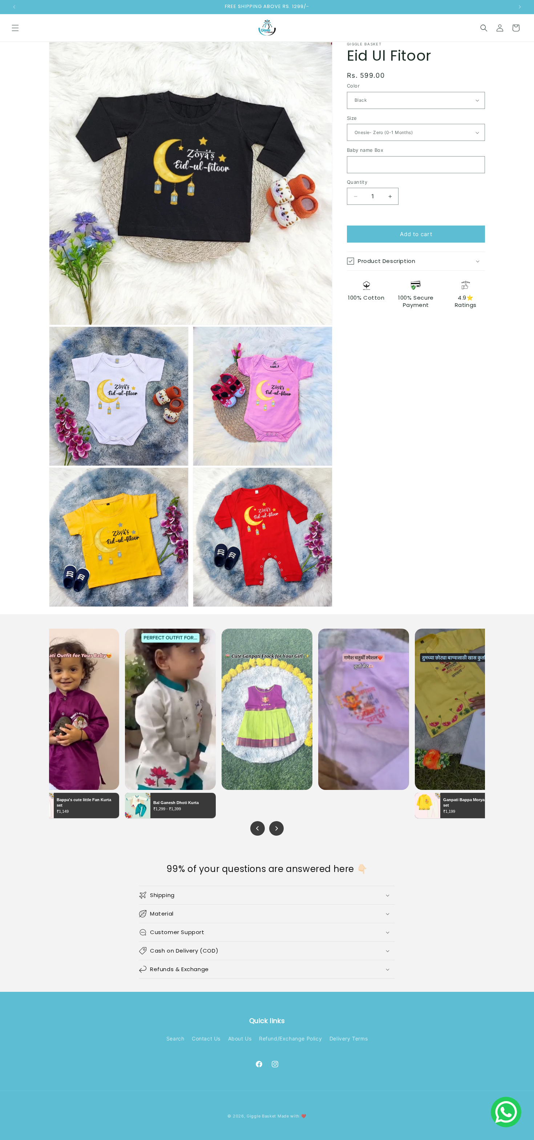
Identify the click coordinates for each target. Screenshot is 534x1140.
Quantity (357, 182)
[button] (15, 28)
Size (352, 118)
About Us (240, 1038)
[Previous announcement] (14, 7)
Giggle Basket (261, 1116)
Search (175, 1038)
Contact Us (206, 1038)
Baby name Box (365, 150)
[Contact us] (506, 1112)
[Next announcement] (520, 7)
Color (353, 86)
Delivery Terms (348, 1038)
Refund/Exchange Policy (290, 1038)
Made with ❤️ (292, 1116)
